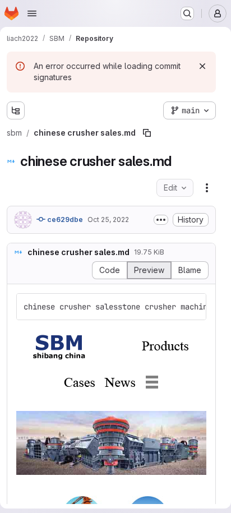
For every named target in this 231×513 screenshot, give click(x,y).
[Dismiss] (202, 66)
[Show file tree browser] (16, 110)
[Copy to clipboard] (193, 307)
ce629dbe (64, 219)
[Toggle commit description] (161, 220)
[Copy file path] (147, 133)
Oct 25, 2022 (108, 219)
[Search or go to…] (187, 13)
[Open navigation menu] (32, 13)
